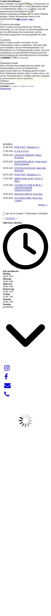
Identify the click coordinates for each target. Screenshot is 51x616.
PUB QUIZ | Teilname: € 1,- (27, 147)
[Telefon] (6, 394)
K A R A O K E (21, 151)
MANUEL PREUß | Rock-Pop (28, 194)
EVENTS (10, 218)
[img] (25, 8)
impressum (26, 602)
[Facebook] (6, 376)
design (32, 588)
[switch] (1, 37)
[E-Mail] (7, 385)
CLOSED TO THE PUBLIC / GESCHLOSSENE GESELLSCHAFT (28, 187)
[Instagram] (7, 368)
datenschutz (41, 602)
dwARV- (24, 588)
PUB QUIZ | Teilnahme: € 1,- (27, 174)
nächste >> (43, 205)
